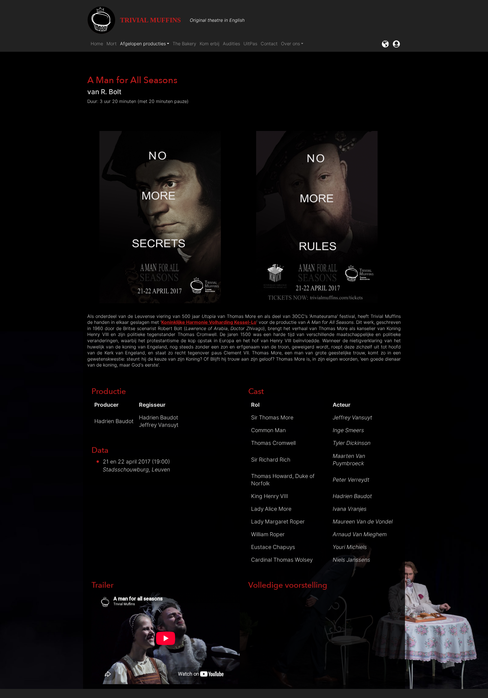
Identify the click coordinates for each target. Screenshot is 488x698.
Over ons (290, 43)
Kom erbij (209, 43)
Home (97, 43)
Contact (269, 43)
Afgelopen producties (143, 43)
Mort (111, 43)
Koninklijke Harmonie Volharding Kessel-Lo (208, 322)
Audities (231, 43)
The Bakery (184, 43)
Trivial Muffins (150, 20)
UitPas (250, 43)
